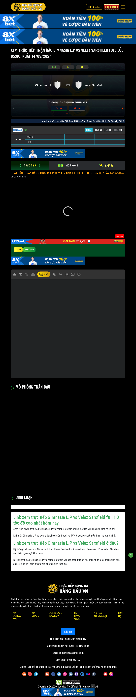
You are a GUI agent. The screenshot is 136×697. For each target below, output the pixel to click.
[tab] (30, 165)
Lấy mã (68, 631)
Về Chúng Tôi (17, 616)
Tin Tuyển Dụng (77, 616)
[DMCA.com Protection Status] (68, 682)
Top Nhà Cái (94, 7)
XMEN (18, 249)
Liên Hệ (120, 615)
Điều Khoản (35, 615)
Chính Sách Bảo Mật (55, 615)
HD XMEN (29, 249)
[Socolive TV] (28, 7)
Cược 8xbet (111, 7)
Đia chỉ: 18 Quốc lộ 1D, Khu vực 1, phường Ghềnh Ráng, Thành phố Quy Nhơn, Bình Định (72, 666)
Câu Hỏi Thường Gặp (100, 615)
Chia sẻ (109, 166)
